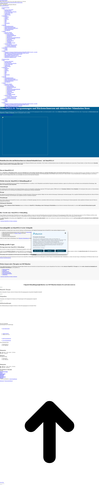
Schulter (19, 233)
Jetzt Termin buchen (6, 328)
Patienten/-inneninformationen (5, 257)
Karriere (1, 377)
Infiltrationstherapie (5, 269)
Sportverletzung (29, 232)
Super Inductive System (6, 272)
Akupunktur (4, 270)
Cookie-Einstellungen (13, 378)
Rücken (16, 233)
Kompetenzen (2, 373)
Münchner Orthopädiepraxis (24, 238)
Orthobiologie (4, 274)
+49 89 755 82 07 (3, 2)
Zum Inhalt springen (3, 0)
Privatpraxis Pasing (4, 371)
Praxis (1, 372)
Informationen (3, 376)
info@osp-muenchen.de (10, 2)
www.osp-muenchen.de (6, 340)
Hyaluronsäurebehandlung (7, 273)
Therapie (2, 375)
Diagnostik (2, 374)
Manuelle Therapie (5, 271)
